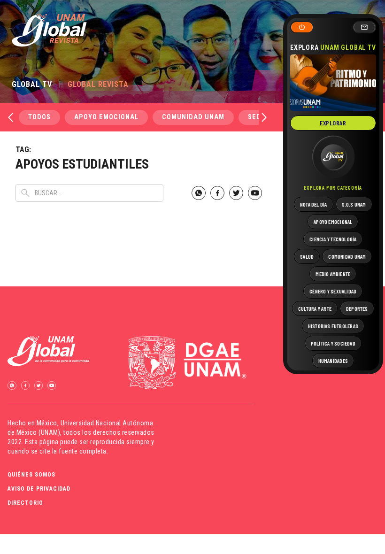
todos (39, 117)
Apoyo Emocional (106, 117)
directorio (25, 503)
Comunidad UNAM (193, 117)
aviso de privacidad (39, 488)
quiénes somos (31, 474)
